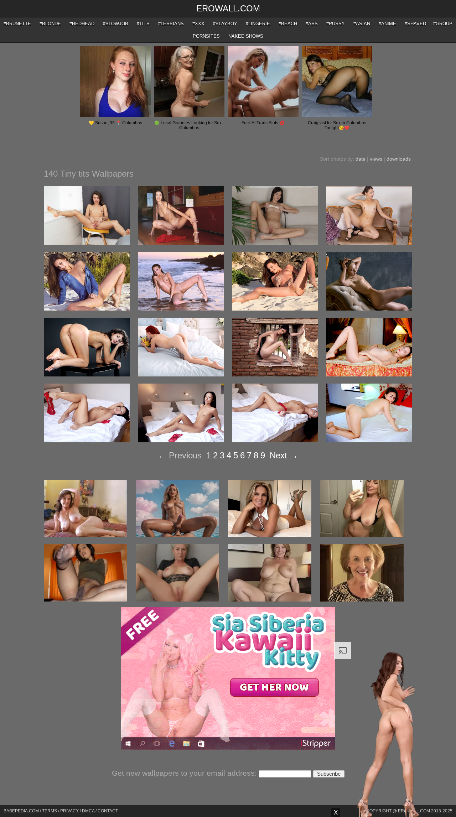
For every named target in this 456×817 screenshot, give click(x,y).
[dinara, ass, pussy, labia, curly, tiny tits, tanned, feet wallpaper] (87, 375)
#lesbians (171, 23)
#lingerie (258, 23)
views (376, 159)
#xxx (198, 23)
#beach (288, 23)
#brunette (17, 23)
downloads (399, 159)
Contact (108, 810)
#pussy (335, 23)
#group (442, 23)
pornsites (206, 36)
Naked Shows (245, 36)
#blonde (50, 23)
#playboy (225, 23)
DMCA (88, 810)
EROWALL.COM (228, 8)
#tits (143, 23)
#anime (387, 23)
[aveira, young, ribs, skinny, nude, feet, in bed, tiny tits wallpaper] (369, 375)
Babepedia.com (21, 810)
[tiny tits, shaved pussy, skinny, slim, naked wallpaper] (369, 243)
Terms (49, 810)
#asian (361, 23)
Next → (284, 455)
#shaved (415, 23)
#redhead (81, 23)
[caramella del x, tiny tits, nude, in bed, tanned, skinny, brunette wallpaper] (275, 440)
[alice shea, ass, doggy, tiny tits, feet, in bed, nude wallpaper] (369, 440)
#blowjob (115, 23)
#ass (312, 23)
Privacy (69, 810)
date (361, 159)
